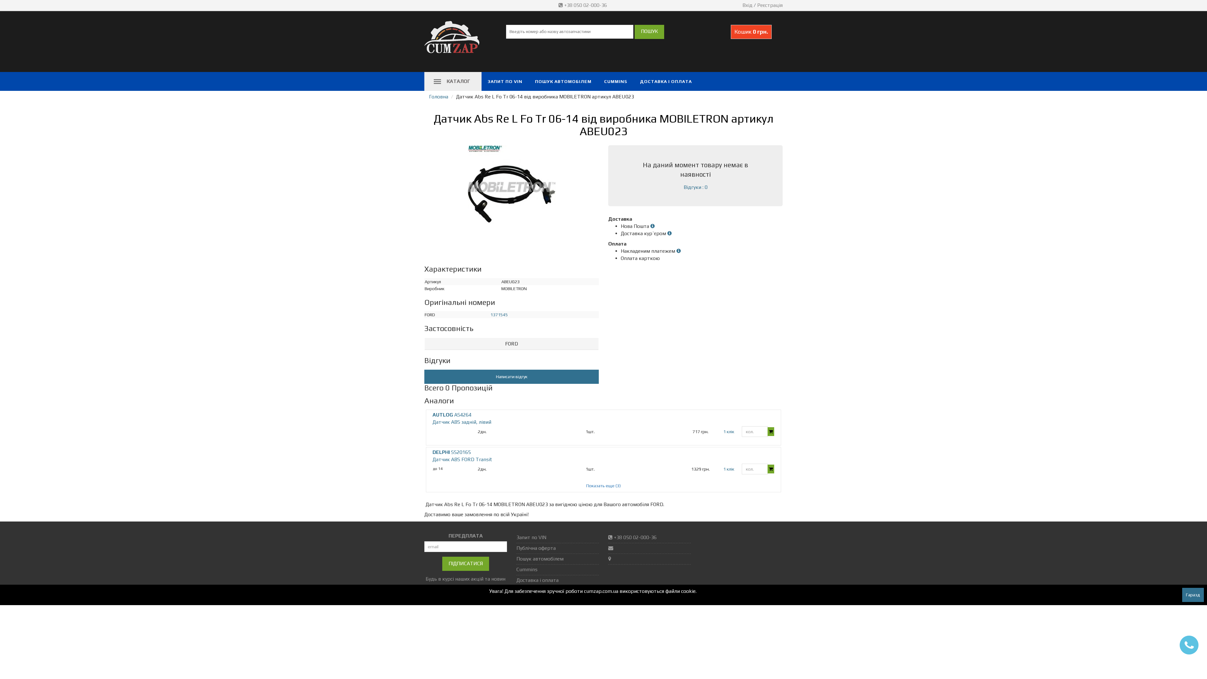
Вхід (747, 5)
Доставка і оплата (666, 81)
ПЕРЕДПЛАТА (466, 536)
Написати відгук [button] (511, 376)
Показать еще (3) (603, 485)
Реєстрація (770, 5)
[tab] (511, 344)
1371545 (499, 314)
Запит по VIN (505, 81)
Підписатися (466, 563)
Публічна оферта (536, 548)
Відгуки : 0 (696, 187)
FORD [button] (511, 344)
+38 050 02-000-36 (585, 5)
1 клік (728, 431)
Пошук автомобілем (563, 81)
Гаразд (1193, 594)
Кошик (751, 31)
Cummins (615, 81)
